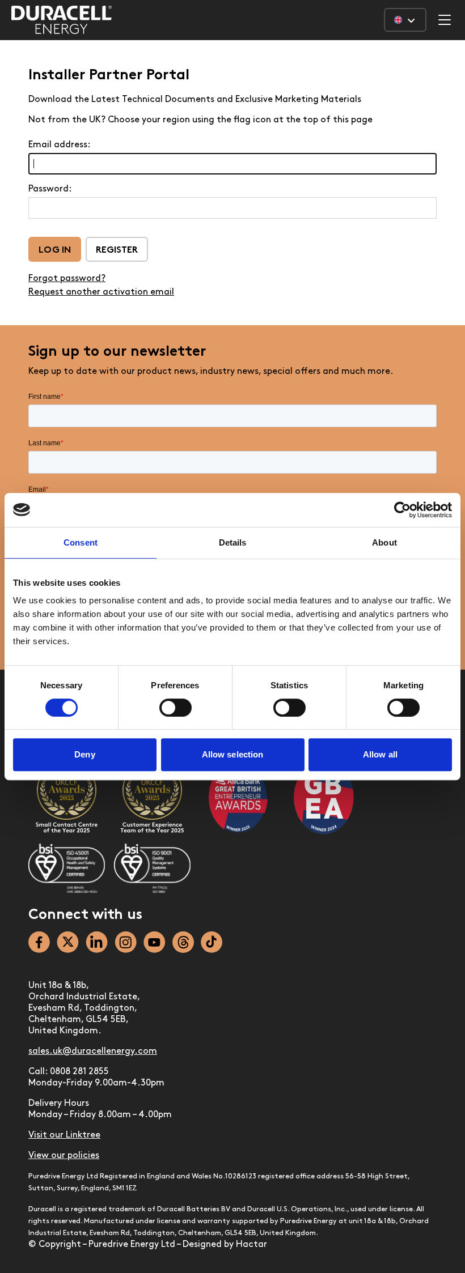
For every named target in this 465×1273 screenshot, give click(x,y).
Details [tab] (233, 542)
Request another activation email (101, 292)
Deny (84, 754)
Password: (50, 189)
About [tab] (384, 542)
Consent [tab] (81, 542)
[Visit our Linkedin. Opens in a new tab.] (97, 942)
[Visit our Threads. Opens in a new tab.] (183, 942)
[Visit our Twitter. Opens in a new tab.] (68, 942)
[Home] (61, 20)
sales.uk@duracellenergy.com (92, 1051)
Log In (55, 250)
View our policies (63, 1155)
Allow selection (233, 754)
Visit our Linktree (64, 1135)
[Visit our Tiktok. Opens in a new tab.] (211, 942)
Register (117, 250)
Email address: (59, 145)
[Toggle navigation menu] (445, 20)
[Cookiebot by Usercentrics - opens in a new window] (402, 509)
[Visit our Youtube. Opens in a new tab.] (154, 942)
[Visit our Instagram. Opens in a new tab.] (126, 942)
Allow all (380, 754)
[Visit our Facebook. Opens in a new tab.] (39, 942)
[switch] (175, 708)
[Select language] (405, 20)
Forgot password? (66, 278)
